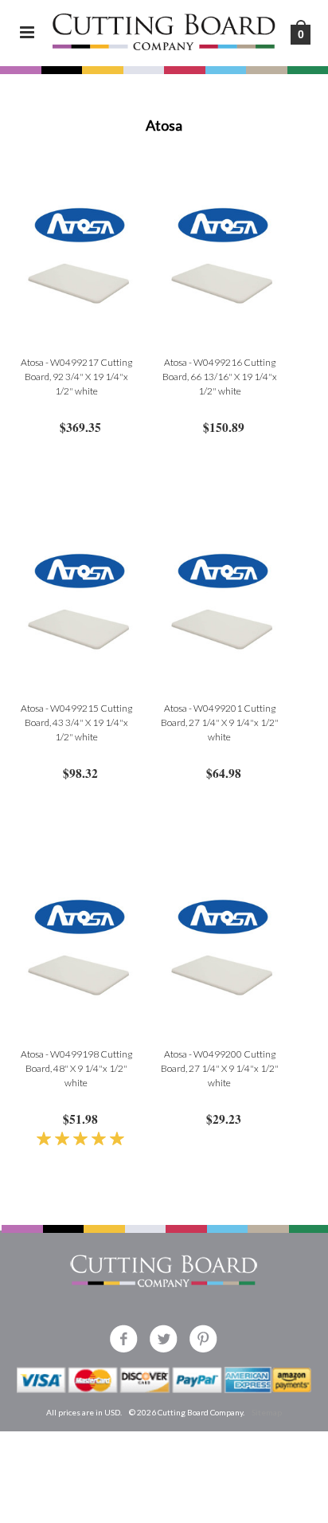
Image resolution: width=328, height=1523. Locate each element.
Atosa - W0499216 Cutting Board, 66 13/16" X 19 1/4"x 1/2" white (219, 376)
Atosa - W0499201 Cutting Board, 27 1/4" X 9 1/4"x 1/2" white (220, 722)
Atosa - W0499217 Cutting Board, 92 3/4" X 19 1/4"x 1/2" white (76, 376)
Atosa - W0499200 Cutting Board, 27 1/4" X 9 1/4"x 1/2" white (220, 1068)
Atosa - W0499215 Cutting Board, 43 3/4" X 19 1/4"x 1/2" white (76, 722)
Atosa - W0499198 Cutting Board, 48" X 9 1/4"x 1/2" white (76, 1068)
